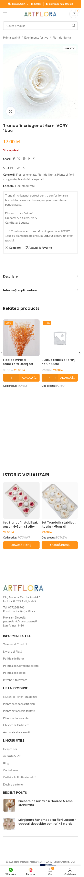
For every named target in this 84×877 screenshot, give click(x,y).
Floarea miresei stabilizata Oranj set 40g (18, 364)
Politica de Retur (13, 658)
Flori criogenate (26, 174)
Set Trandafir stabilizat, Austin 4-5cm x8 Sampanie (59, 526)
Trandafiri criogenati (31, 179)
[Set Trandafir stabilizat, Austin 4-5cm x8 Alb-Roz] (21, 500)
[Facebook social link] (13, 159)
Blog (6, 763)
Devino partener (13, 784)
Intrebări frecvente (15, 679)
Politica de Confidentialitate (21, 665)
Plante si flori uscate (16, 718)
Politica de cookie (14, 672)
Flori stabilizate (25, 186)
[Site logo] (40, 13)
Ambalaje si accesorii (16, 732)
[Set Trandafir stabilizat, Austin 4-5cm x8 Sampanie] (60, 500)
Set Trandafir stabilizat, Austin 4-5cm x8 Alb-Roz (20, 526)
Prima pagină (11, 37)
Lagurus (48, 235)
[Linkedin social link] (29, 159)
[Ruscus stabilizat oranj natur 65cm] (60, 337)
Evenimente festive (36, 37)
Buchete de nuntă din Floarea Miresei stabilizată (45, 803)
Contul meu (10, 770)
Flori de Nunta (61, 37)
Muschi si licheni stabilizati (20, 696)
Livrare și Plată (12, 651)
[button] (21, 378)
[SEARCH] (73, 25)
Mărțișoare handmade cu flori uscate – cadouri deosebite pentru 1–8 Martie (47, 822)
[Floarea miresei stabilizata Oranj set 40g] (21, 337)
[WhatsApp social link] (34, 159)
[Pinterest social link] (24, 159)
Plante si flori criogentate (19, 710)
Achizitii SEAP (12, 756)
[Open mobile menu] (5, 14)
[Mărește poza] (10, 111)
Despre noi (10, 749)
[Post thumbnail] (9, 805)
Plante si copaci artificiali (19, 703)
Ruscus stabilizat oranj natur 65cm (58, 362)
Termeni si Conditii (15, 644)
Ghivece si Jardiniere (16, 725)
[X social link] (18, 159)
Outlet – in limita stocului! (19, 777)
